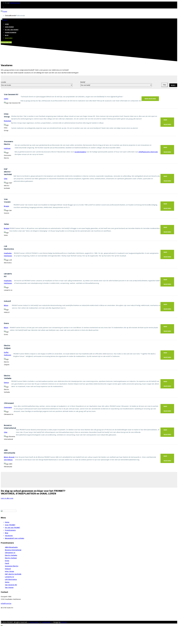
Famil (7, 563)
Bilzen (6, 305)
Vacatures (8, 38)
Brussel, (12, 457)
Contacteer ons (6, 42)
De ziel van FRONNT (12, 29)
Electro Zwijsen (11, 558)
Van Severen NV (11, 585)
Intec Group (9, 571)
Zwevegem (8, 407)
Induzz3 (8, 569)
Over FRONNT (9, 27)
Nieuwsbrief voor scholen (14, 538)
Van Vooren (9, 587)
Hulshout (7, 148)
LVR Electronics (11, 579)
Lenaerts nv (9, 577)
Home (7, 24)
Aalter (6, 99)
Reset (173, 85)
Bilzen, (6, 457)
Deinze (6, 382)
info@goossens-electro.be (148, 152)
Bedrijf (82, 82)
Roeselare (7, 121)
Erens (7, 561)
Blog (6, 35)
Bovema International (13, 550)
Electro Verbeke (11, 555)
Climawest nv (10, 553)
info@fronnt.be (15, 3)
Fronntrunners (10, 32)
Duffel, (6, 352)
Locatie (3, 82)
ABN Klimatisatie (11, 547)
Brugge (6, 206)
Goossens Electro (11, 566)
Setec (7, 582)
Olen (5, 179)
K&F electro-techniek (13, 574)
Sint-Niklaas (8, 460)
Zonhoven (7, 355)
